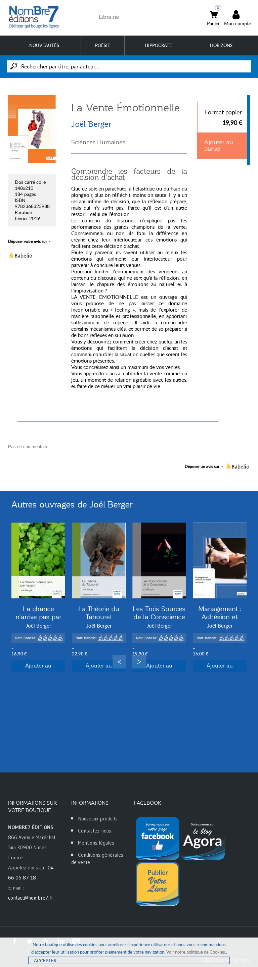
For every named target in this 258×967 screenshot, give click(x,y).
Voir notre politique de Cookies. (196, 952)
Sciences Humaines (98, 142)
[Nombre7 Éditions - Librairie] (34, 17)
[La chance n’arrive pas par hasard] (38, 560)
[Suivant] (139, 661)
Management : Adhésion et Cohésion (220, 617)
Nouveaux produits (98, 818)
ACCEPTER (45, 961)
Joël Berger (91, 124)
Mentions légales (96, 843)
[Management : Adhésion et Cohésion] (220, 560)
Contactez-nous (94, 830)
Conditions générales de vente (97, 858)
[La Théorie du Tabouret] (99, 560)
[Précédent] (119, 661)
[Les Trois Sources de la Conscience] (159, 560)
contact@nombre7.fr (30, 898)
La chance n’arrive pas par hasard (38, 617)
